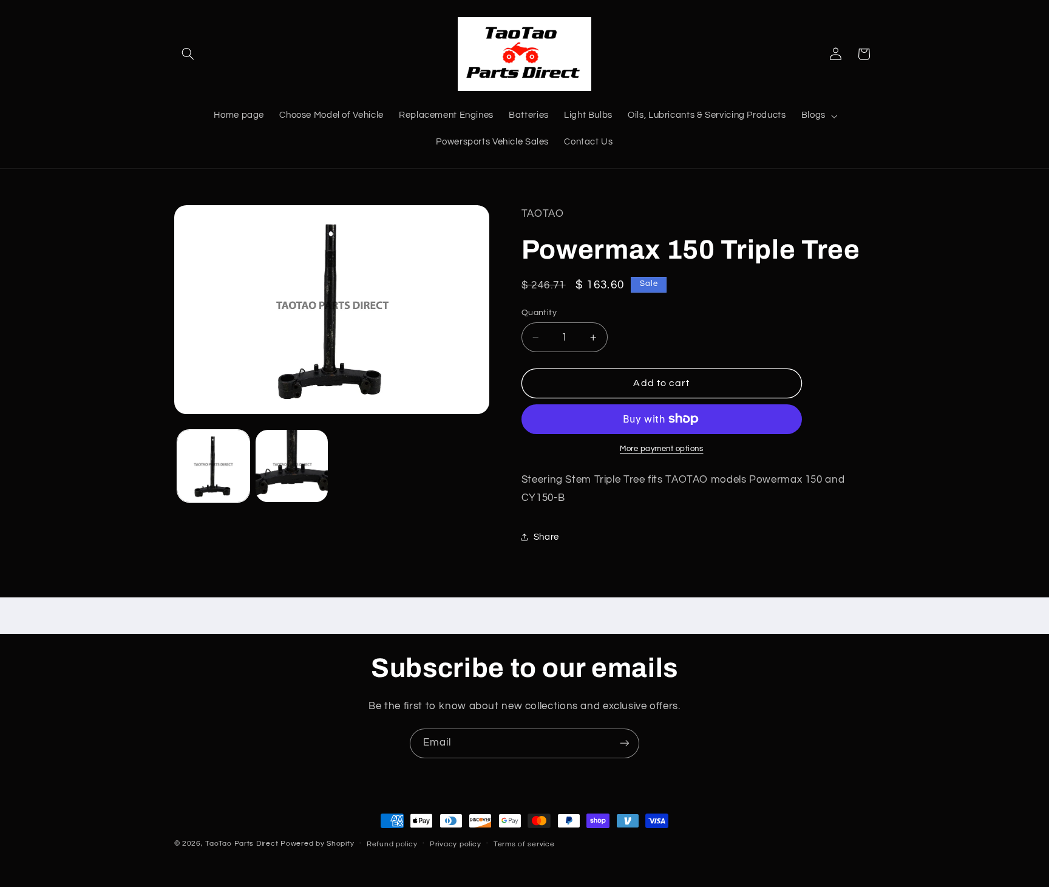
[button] (188, 54)
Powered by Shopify (317, 843)
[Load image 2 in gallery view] (292, 466)
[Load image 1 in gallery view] (213, 466)
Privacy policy (455, 844)
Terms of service (524, 844)
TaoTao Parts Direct (241, 843)
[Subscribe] (625, 743)
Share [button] (546, 537)
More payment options (662, 449)
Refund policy (392, 844)
